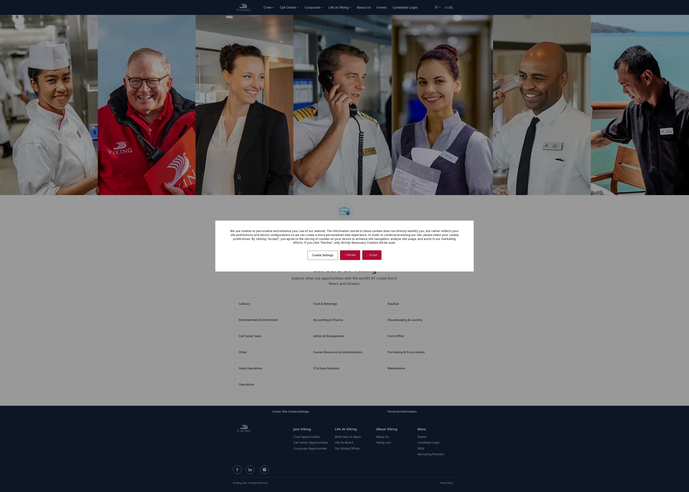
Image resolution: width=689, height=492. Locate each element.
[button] (323, 255)
